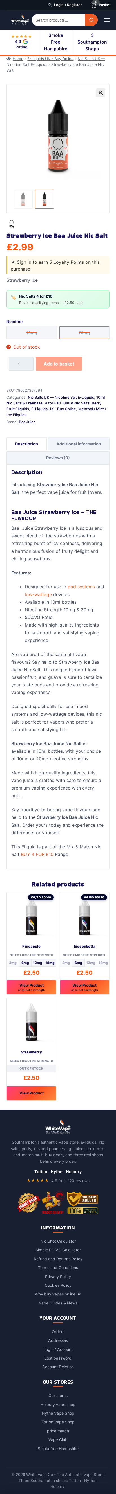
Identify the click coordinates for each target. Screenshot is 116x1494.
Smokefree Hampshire (58, 1448)
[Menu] (107, 20)
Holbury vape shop (58, 1404)
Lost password (58, 1358)
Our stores (58, 1395)
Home (18, 59)
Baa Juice (27, 422)
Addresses (58, 1340)
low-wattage (38, 594)
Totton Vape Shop (58, 1421)
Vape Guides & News (58, 1303)
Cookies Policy (58, 1285)
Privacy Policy (58, 1276)
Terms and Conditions (58, 1267)
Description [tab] (26, 443)
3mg (13, 963)
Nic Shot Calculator (58, 1241)
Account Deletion (58, 1366)
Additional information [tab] (78, 443)
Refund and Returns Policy (58, 1258)
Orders (58, 1331)
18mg (50, 963)
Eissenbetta (84, 946)
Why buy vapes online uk (58, 1294)
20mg (84, 333)
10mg (31, 333)
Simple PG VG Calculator (58, 1249)
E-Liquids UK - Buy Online (50, 59)
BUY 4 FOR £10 (37, 854)
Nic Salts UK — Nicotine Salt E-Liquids (61, 397)
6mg (25, 963)
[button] (100, 92)
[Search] (91, 20)
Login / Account (58, 1349)
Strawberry (31, 1052)
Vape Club (58, 1439)
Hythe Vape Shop (58, 1413)
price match (58, 1430)
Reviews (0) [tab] (58, 457)
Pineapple (31, 946)
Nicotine (14, 321)
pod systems (81, 586)
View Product (31, 987)
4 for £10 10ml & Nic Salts (67, 403)
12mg (37, 963)
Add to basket (59, 363)
